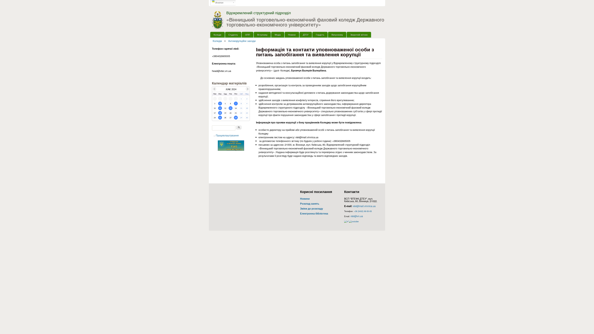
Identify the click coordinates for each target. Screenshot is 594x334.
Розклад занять (309, 203)
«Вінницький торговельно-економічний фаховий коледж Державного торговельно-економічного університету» (305, 22)
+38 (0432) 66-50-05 (363, 211)
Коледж (217, 34)
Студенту (233, 34)
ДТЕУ (305, 34)
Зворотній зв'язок (359, 34)
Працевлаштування (227, 135)
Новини (292, 34)
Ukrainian (219, 3)
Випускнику (337, 34)
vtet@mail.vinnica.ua (364, 206)
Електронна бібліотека (314, 213)
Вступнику (262, 34)
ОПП (247, 34)
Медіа (278, 34)
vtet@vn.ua (357, 216)
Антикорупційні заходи (242, 41)
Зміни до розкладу (311, 208)
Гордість (320, 34)
